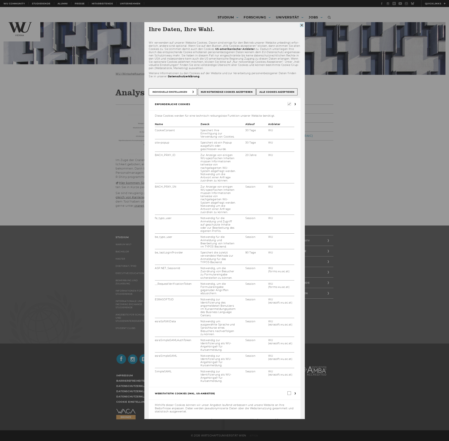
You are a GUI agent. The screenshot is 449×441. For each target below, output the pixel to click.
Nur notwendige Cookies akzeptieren (227, 92)
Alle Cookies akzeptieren (276, 92)
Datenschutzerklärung (183, 76)
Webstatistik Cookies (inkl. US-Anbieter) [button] (185, 393)
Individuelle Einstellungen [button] (169, 92)
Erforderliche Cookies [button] (172, 104)
